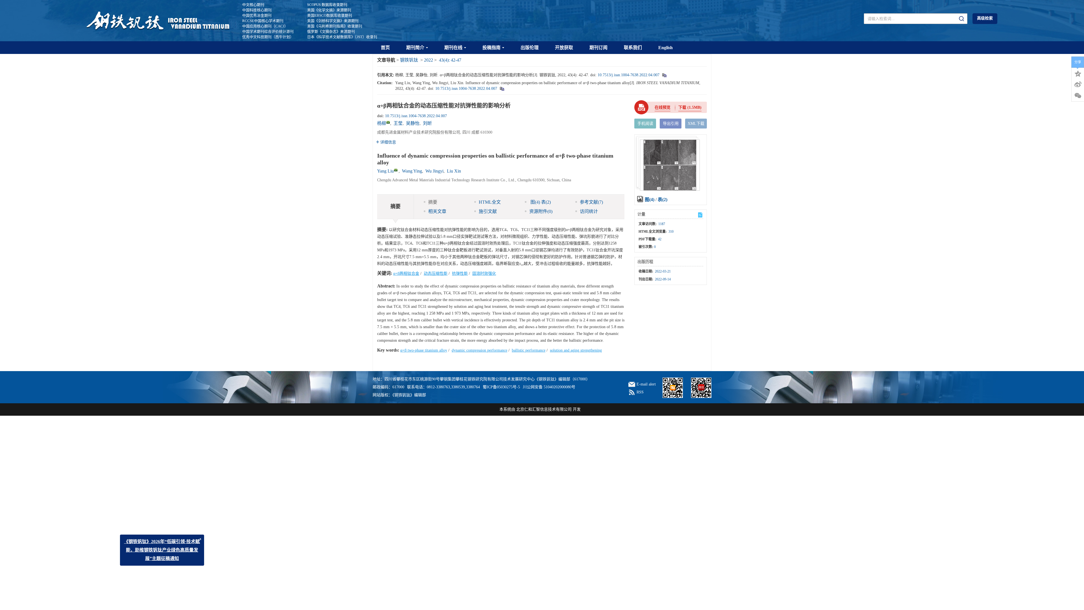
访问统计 (589, 211)
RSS (640, 392)
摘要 (432, 202)
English (665, 47)
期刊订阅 (598, 47)
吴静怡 (412, 123)
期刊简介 (415, 47)
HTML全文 (490, 202)
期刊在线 (453, 47)
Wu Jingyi (434, 171)
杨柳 (381, 123)
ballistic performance (528, 350)
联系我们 (633, 47)
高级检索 (985, 18)
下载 (689, 107)
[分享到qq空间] (1078, 73)
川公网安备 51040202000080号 (549, 387)
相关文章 (437, 211)
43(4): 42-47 (450, 60)
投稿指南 (491, 47)
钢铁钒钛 (409, 60)
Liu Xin (454, 171)
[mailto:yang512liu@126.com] (388, 122)
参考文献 (591, 202)
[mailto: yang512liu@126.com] (396, 170)
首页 (385, 47)
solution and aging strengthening (576, 350)
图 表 (540, 202)
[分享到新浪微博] (1078, 84)
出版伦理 (530, 47)
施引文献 (488, 211)
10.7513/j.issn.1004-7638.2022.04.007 (628, 75)
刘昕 (427, 123)
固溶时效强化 (484, 273)
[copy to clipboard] (501, 88)
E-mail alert (646, 384)
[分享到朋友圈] (1078, 95)
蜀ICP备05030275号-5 (501, 387)
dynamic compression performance (479, 350)
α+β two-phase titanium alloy (423, 350)
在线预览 (662, 107)
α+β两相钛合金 (406, 273)
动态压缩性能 (435, 273)
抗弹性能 (460, 273)
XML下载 (696, 123)
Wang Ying (412, 171)
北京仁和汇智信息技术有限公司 (544, 409)
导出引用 (671, 123)
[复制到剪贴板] (664, 75)
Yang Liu (385, 171)
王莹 (398, 123)
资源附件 (540, 211)
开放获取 (564, 47)
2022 (428, 60)
